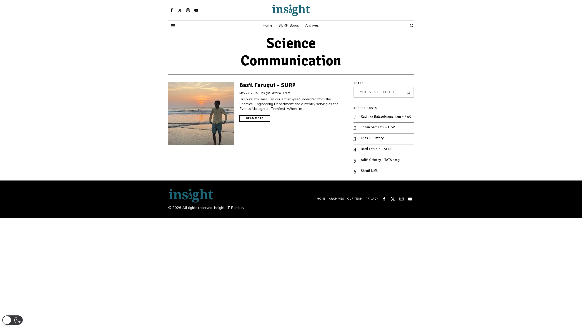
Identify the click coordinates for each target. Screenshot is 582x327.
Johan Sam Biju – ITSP (378, 127)
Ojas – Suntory (372, 138)
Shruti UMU (370, 170)
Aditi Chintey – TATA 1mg (380, 160)
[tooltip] (171, 10)
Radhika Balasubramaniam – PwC (386, 116)
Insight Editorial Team (275, 93)
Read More (254, 118)
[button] (408, 92)
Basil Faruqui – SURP (267, 85)
